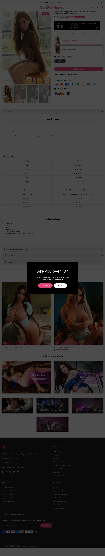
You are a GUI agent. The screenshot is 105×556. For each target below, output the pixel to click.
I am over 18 (45, 285)
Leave (60, 285)
